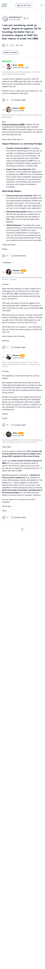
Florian (16, 355)
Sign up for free (23, 5)
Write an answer (10, 52)
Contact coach (20, 100)
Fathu (15, 433)
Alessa (16, 108)
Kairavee (17, 270)
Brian (15, 65)
